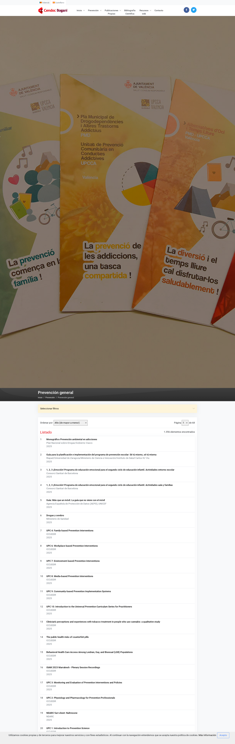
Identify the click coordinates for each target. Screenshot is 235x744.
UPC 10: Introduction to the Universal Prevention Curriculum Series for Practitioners (89, 606)
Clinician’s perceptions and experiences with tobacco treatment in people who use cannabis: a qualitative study (103, 621)
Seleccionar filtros (49, 408)
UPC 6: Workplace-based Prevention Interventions (72, 545)
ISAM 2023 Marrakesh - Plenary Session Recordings (73, 667)
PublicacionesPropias (111, 12)
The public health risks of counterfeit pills (67, 637)
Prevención (93, 10)
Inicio (79, 10)
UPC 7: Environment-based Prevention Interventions (73, 561)
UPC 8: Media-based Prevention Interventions (69, 576)
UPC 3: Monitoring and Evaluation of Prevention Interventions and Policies (84, 682)
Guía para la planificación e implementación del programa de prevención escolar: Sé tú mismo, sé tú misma (101, 454)
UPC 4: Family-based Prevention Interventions (69, 530)
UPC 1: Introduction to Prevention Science (67, 728)
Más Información (207, 735)
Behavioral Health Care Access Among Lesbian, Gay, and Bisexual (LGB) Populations (89, 652)
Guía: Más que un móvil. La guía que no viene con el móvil (75, 500)
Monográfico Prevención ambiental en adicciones (71, 439)
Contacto (158, 10)
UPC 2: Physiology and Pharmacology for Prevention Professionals (80, 697)
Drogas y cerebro (55, 515)
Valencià (45, 2)
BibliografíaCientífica (129, 12)
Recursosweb (144, 12)
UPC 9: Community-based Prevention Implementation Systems (78, 591)
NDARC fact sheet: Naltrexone (61, 713)
